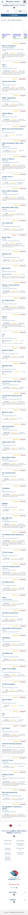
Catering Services (7, 849)
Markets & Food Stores (20, 844)
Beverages (7, 843)
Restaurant (7, 840)
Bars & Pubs (20, 840)
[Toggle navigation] (2, 2)
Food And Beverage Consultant (7, 858)
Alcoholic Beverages (7, 853)
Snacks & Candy (20, 849)
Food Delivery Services (20, 853)
